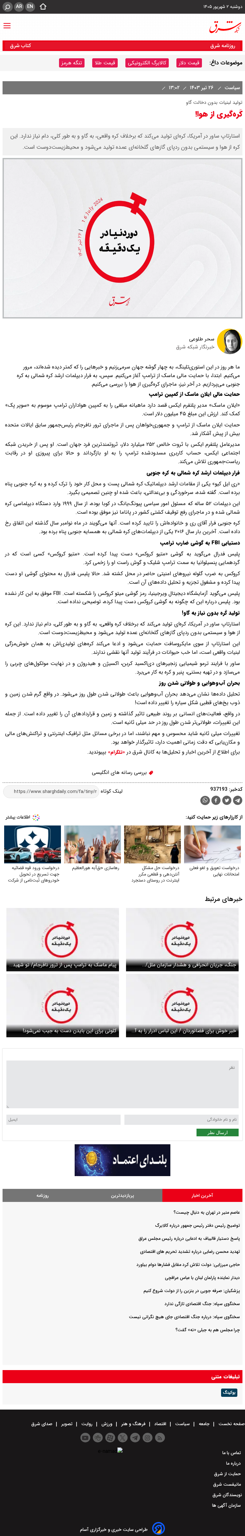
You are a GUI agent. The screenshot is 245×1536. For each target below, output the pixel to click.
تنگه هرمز (72, 63)
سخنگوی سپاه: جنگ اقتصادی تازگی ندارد (202, 1303)
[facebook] (216, 801)
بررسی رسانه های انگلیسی (120, 772)
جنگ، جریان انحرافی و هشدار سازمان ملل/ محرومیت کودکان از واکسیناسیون (190, 965)
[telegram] (237, 802)
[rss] (160, 1437)
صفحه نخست (231, 1423)
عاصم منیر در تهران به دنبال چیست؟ (207, 1212)
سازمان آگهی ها (227, 1505)
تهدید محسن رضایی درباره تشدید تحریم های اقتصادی (190, 1251)
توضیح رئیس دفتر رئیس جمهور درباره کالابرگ (197, 1225)
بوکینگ (229, 1393)
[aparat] (110, 1437)
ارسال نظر (217, 1132)
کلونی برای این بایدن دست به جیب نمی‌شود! (69, 1031)
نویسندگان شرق (227, 1494)
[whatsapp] (205, 800)
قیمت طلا (105, 63)
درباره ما (234, 1463)
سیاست (231, 88)
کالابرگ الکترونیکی (147, 63)
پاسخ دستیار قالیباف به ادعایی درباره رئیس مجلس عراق (189, 1238)
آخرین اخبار (202, 1195)
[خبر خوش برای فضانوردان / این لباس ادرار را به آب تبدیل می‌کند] (182, 1005)
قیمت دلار (189, 63)
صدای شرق (42, 1423)
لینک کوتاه (110, 792)
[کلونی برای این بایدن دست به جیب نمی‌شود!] (62, 1005)
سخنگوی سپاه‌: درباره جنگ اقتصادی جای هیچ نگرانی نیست (184, 1316)
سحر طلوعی (201, 339)
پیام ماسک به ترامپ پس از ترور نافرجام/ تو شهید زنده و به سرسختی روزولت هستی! (64, 965)
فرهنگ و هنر (133, 1423)
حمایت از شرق (228, 1473)
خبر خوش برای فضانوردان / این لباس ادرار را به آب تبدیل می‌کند (183, 1031)
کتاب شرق (21, 46)
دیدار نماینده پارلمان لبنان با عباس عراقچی (202, 1277)
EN (30, 7)
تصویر (67, 1423)
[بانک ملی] (122, 1175)
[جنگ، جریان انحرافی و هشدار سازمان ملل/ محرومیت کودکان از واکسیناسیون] (182, 939)
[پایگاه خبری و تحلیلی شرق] (224, 27)
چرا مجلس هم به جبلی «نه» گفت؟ (207, 1329)
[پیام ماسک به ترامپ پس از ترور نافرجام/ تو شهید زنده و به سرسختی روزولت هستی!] (62, 939)
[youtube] (85, 1437)
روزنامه (42, 1195)
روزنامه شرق (222, 46)
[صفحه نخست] (41, 7)
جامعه (204, 1423)
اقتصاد (160, 1423)
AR (19, 7)
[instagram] (147, 1437)
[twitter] (227, 801)
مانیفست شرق (227, 1484)
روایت (87, 1423)
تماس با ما (232, 1452)
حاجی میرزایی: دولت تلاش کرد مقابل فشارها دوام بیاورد (188, 1264)
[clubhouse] (98, 1437)
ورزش (107, 1423)
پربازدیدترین (122, 1195)
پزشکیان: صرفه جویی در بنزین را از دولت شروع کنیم (192, 1290)
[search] (8, 7)
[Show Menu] (7, 23)
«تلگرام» (115, 752)
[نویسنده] (229, 353)
